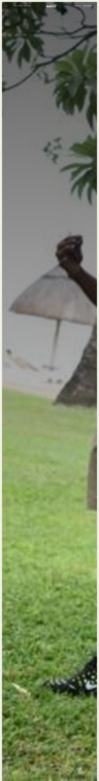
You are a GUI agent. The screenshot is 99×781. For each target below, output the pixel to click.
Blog (15, 5)
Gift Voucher (27, 5)
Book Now (87, 5)
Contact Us (77, 5)
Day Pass (20, 5)
